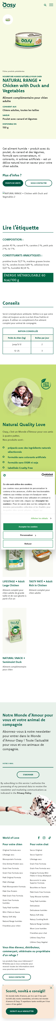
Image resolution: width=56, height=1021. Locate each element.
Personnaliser (26, 535)
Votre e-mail (8, 763)
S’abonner (28, 774)
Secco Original (36, 850)
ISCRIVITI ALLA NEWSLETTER (21, 1011)
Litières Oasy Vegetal (39, 942)
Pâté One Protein (10, 891)
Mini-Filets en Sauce (11, 912)
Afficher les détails (39, 518)
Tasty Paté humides (11, 907)
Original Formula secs (12, 850)
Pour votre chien (12, 844)
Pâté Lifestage (8, 882)
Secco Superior (36, 855)
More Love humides (38, 928)
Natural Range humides (12, 921)
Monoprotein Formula (12, 859)
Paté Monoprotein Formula (14, 886)
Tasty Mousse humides (39, 896)
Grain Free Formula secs (13, 873)
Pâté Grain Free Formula (13, 896)
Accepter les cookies (28, 526)
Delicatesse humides (38, 910)
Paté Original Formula (12, 877)
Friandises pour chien (11, 926)
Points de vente (12, 183)
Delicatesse (35, 906)
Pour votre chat (39, 844)
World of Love (11, 837)
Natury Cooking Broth (39, 919)
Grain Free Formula (11, 868)
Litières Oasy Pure (37, 937)
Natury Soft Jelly (9, 916)
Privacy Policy (24, 793)
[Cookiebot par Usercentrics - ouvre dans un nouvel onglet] (41, 475)
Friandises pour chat (38, 933)
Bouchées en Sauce (38, 887)
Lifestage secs (8, 855)
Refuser (28, 544)
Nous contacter (38, 183)
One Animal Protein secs (13, 864)
